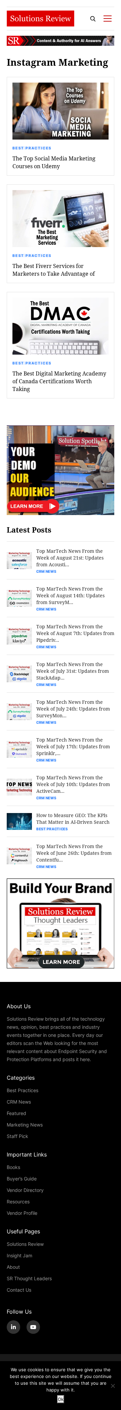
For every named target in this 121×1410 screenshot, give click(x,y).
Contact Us (19, 1290)
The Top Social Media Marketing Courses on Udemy (53, 162)
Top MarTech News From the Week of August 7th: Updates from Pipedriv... (75, 633)
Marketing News (25, 1124)
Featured (16, 1113)
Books (13, 1167)
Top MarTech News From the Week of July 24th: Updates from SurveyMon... (73, 709)
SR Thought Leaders (29, 1278)
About (13, 1267)
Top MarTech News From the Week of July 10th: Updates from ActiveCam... (73, 784)
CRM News (46, 571)
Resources (18, 1201)
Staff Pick (17, 1136)
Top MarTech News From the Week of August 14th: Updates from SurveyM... (70, 595)
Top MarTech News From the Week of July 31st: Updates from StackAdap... (72, 671)
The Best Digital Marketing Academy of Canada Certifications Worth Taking (59, 381)
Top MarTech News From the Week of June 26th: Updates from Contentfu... (74, 853)
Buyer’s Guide (22, 1178)
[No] (112, 1385)
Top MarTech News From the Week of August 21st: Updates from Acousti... (70, 558)
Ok (61, 1399)
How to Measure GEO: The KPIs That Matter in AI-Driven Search (73, 818)
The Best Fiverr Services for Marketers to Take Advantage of (53, 269)
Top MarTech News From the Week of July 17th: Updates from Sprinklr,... (73, 746)
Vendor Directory (25, 1190)
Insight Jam (19, 1255)
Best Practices (31, 148)
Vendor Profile (22, 1213)
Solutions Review (25, 1244)
